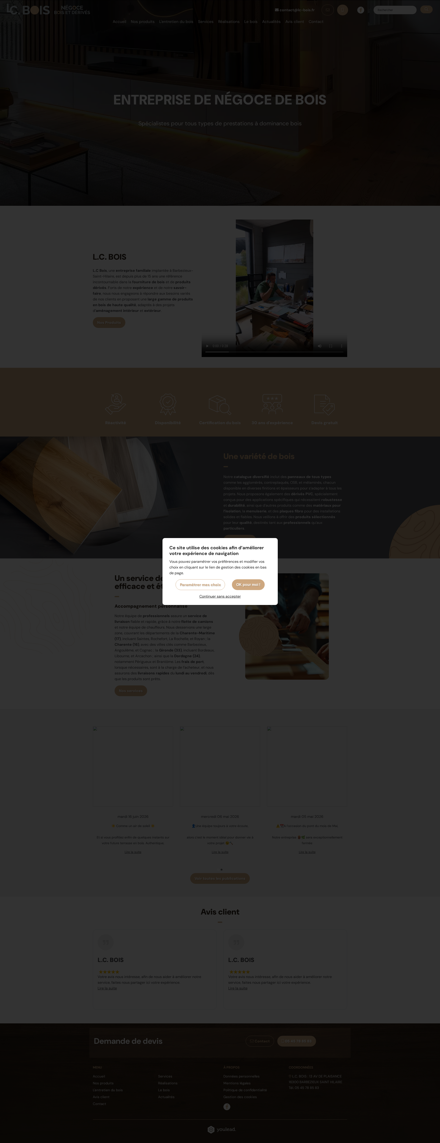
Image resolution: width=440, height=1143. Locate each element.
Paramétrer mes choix (200, 584)
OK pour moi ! (248, 585)
